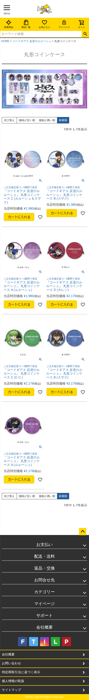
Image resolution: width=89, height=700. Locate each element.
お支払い (44, 544)
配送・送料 (44, 556)
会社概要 (44, 627)
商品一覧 (26, 27)
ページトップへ (82, 531)
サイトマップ (11, 690)
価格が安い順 (27, 120)
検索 (85, 34)
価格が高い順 (47, 120)
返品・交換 (44, 568)
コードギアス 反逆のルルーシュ (31, 41)
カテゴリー (44, 592)
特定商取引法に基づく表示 (21, 672)
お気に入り (44, 27)
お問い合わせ (11, 663)
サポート (44, 615)
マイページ (64, 27)
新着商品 (8, 27)
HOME (5, 41)
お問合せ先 (44, 580)
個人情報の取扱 (13, 681)
